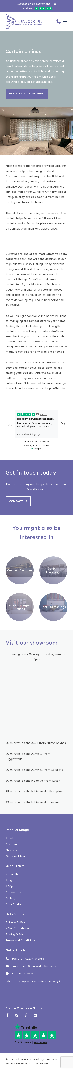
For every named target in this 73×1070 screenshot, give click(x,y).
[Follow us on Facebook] (7, 1015)
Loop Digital (40, 1063)
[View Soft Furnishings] (53, 602)
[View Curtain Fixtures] (19, 566)
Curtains (11, 844)
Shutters (11, 850)
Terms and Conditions (20, 940)
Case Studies (14, 904)
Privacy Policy (15, 922)
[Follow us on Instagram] (17, 1015)
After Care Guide (17, 928)
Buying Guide (14, 934)
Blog (9, 880)
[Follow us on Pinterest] (26, 1015)
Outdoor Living (16, 856)
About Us (12, 874)
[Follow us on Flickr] (35, 1015)
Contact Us (13, 892)
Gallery (10, 898)
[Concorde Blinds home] (24, 21)
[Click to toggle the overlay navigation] (65, 21)
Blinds (10, 838)
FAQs (9, 886)
